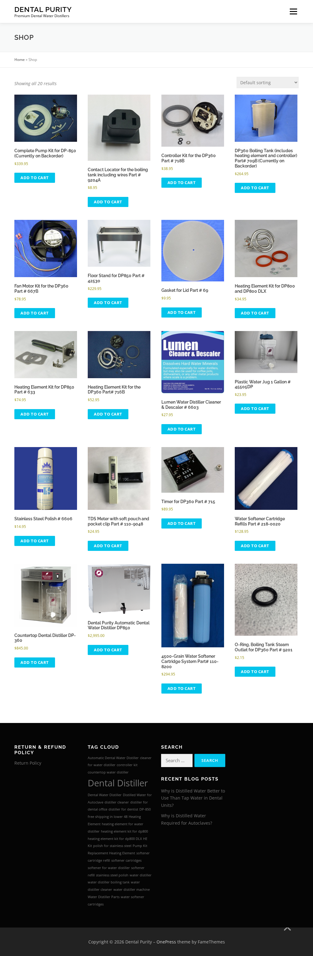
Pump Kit (140, 846)
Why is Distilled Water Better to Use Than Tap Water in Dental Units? (193, 798)
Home (19, 59)
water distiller (141, 875)
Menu (293, 11)
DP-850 (145, 809)
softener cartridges (126, 860)
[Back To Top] (287, 927)
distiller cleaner (117, 802)
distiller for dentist (123, 809)
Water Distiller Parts (104, 897)
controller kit (127, 765)
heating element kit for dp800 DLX (115, 839)
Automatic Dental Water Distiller (113, 758)
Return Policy (27, 763)
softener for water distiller (109, 868)
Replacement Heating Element (111, 853)
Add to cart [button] (34, 177)
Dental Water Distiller (105, 795)
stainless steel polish (112, 875)
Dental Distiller (118, 783)
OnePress (166, 942)
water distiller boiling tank (109, 882)
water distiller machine (131, 889)
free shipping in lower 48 (107, 817)
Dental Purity (43, 9)
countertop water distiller (108, 772)
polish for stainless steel (112, 846)
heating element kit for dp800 (124, 831)
